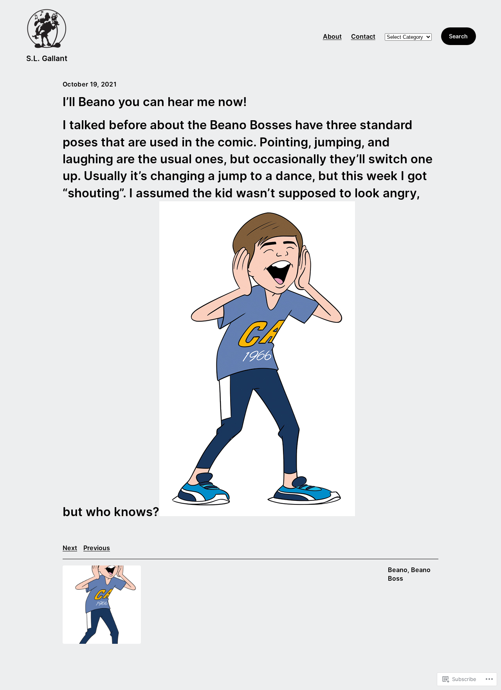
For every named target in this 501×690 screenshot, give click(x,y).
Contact (363, 36)
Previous (96, 548)
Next (70, 548)
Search (458, 36)
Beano (397, 570)
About (332, 36)
